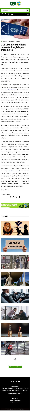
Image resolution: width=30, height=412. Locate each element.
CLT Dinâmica (12, 90)
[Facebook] (5, 14)
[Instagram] (2, 14)
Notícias (18, 41)
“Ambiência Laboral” (13, 171)
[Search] (27, 10)
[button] (27, 14)
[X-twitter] (8, 14)
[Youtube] (12, 14)
